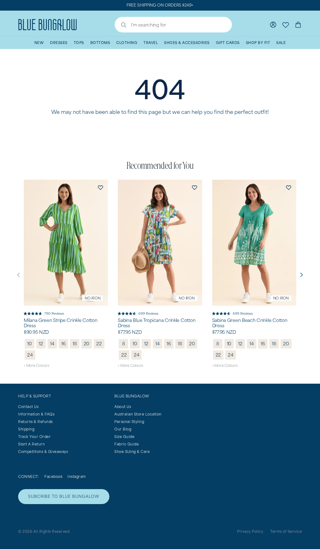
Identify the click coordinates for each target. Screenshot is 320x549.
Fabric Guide (126, 444)
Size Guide (124, 437)
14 (52, 343)
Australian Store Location (138, 414)
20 (87, 343)
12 (41, 343)
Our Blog (122, 429)
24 (30, 354)
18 (74, 343)
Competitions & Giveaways (43, 451)
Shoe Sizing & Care (132, 451)
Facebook (53, 476)
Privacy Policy (250, 531)
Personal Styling (129, 422)
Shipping (26, 429)
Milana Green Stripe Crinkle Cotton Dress (60, 323)
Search (120, 25)
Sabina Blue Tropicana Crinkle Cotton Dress (156, 323)
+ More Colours (36, 365)
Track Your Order (34, 437)
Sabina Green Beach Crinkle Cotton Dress (250, 323)
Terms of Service (286, 531)
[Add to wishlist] (100, 187)
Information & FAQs (36, 414)
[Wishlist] (285, 24)
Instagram (77, 476)
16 (63, 343)
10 (29, 343)
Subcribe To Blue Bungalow (63, 496)
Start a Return (31, 444)
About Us (122, 407)
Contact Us (28, 407)
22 (99, 343)
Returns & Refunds (35, 422)
